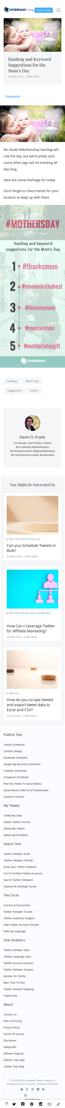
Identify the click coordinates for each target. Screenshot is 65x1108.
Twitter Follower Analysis (19, 969)
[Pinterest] (38, 1089)
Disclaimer (10, 1040)
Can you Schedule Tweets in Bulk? (31, 548)
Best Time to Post (14, 982)
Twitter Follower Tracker (18, 911)
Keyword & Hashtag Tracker (20, 886)
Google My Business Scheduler (22, 764)
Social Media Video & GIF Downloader (26, 790)
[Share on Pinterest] (31, 1104)
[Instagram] (32, 1089)
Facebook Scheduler (16, 757)
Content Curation (14, 796)
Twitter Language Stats (17, 956)
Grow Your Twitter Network (20, 867)
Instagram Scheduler (16, 777)
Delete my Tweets (14, 828)
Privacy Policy (12, 1027)
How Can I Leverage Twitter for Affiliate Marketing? (31, 628)
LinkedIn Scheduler (15, 770)
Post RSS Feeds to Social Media (22, 783)
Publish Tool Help (14, 1060)
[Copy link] (58, 1104)
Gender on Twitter (15, 976)
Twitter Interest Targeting (19, 989)
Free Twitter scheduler (24, 539)
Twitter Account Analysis (18, 963)
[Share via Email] (49, 1104)
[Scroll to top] (7, 1104)
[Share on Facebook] (23, 1104)
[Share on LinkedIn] (40, 1104)
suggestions (14, 390)
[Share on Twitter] (14, 1104)
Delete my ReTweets (16, 835)
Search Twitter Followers (18, 880)
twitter (34, 390)
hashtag (12, 381)
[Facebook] (27, 1089)
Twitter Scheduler (14, 744)
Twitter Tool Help (14, 1066)
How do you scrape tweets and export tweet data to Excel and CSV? (30, 704)
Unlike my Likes (13, 815)
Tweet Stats (11, 995)
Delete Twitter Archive (17, 822)
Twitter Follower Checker (18, 860)
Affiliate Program (14, 1053)
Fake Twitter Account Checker (21, 924)
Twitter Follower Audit (17, 854)
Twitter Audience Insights (19, 918)
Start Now (43, 10)
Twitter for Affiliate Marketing (29, 613)
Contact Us (10, 1014)
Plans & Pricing (13, 1021)
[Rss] (43, 1089)
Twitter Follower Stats (17, 950)
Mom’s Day (32, 381)
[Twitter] (22, 1089)
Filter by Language (15, 931)
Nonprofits (10, 1047)
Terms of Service (14, 1034)
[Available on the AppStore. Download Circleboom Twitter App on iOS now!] (32, 1098)
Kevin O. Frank (32, 437)
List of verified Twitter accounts (23, 873)
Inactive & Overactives (17, 905)
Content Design (13, 751)
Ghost (55, 1083)
